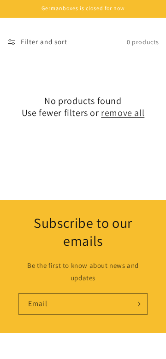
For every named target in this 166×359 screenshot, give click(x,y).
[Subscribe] (137, 304)
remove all (122, 113)
